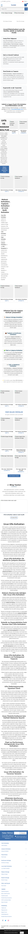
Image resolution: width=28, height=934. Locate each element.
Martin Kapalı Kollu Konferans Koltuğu (20, 450)
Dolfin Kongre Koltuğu (7, 449)
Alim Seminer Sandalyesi (23, 131)
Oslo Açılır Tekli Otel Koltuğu (21, 469)
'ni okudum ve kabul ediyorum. (21, 837)
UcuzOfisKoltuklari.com (17, 109)
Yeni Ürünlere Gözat (14, 475)
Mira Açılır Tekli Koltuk (7, 469)
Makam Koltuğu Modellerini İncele (4, 169)
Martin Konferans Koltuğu (14, 131)
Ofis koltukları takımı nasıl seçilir (14, 514)
